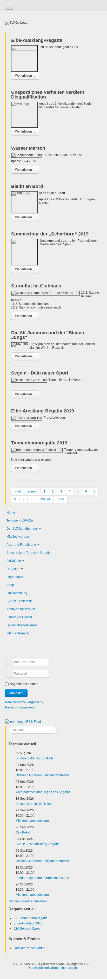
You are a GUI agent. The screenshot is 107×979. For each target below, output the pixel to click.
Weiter (45, 499)
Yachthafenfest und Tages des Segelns (43, 792)
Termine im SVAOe (19, 520)
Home (10, 512)
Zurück (32, 491)
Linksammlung (16, 593)
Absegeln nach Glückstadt (34, 804)
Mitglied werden (17, 536)
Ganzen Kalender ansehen (28, 901)
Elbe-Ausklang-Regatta (36, 40)
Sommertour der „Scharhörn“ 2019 (50, 233)
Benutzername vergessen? (24, 702)
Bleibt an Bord (27, 186)
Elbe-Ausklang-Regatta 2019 (42, 410)
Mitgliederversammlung (32, 821)
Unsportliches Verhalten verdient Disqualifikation (47, 95)
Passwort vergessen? (20, 707)
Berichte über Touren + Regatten (29, 553)
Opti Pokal (23, 832)
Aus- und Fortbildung (21, 545)
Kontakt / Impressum (20, 609)
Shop (10, 585)
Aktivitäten (13, 561)
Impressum (69, 968)
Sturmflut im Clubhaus (36, 285)
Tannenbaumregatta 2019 (39, 442)
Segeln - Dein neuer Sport (39, 373)
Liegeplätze (14, 577)
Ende (60, 499)
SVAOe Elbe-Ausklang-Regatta (37, 844)
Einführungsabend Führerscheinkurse (42, 878)
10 (33, 499)
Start (18, 491)
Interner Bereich (17, 633)
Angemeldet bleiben (24, 684)
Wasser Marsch (28, 148)
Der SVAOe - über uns (22, 528)
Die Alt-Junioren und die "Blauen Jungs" (47, 335)
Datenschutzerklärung (22, 625)
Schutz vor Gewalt (19, 617)
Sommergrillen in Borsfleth (34, 758)
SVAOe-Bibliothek (19, 601)
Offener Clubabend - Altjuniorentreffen (42, 775)
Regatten (12, 569)
